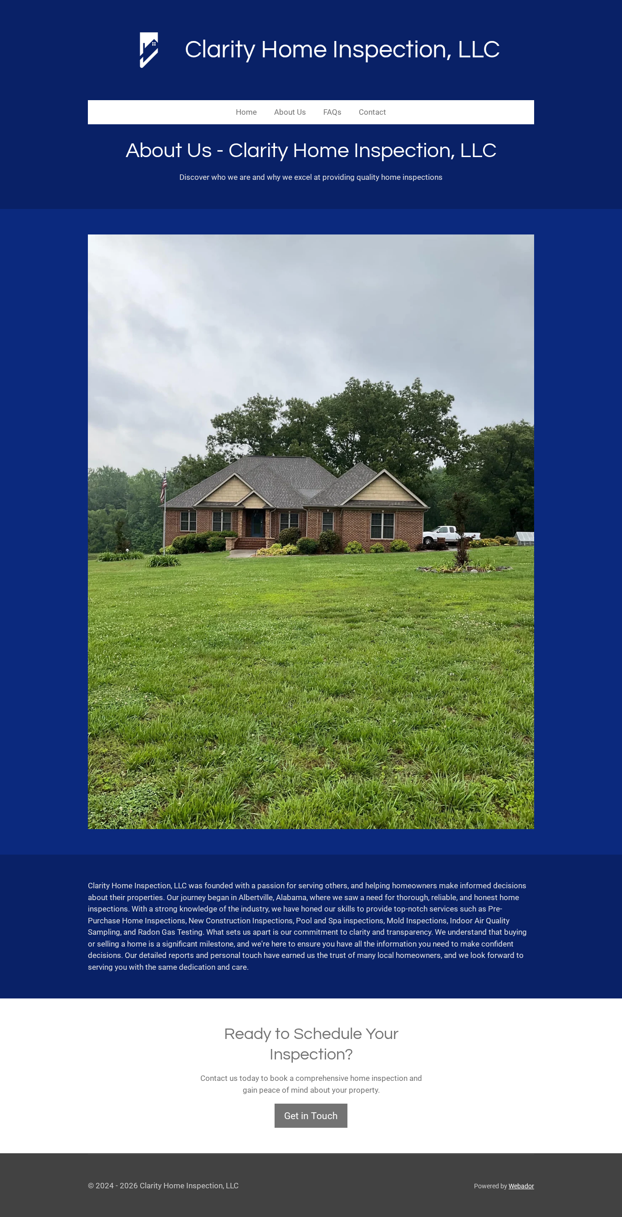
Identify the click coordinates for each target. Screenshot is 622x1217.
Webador (521, 1186)
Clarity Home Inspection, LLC (342, 49)
